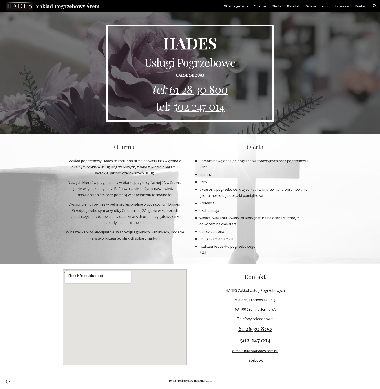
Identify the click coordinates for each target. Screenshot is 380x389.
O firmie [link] (260, 6)
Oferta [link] (276, 6)
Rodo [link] (325, 6)
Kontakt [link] (361, 6)
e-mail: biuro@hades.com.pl (255, 350)
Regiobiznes (198, 380)
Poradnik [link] (293, 6)
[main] (190, 73)
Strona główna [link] (236, 6)
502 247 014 (199, 106)
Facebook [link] (342, 6)
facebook (255, 360)
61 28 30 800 (198, 89)
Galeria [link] (311, 6)
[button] (374, 6)
